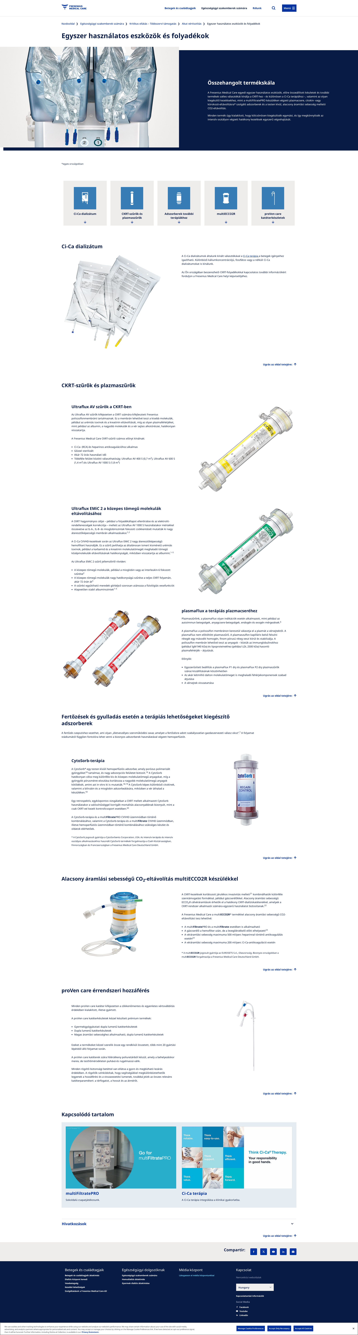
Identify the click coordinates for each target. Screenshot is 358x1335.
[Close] (353, 1328)
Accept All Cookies (303, 1328)
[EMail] (293, 1251)
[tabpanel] (85, 203)
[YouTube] (273, 1251)
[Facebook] (253, 1251)
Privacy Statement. (90, 1332)
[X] (263, 1251)
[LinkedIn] (283, 1251)
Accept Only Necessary (279, 1328)
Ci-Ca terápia (250, 256)
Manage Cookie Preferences (250, 1328)
